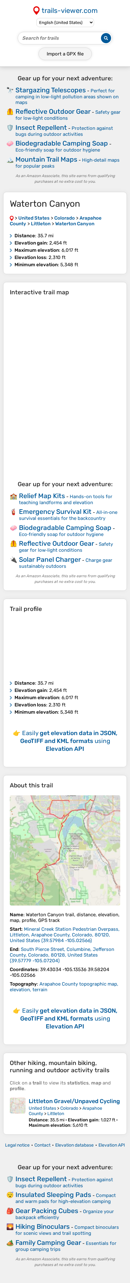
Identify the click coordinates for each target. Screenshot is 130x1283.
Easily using (68, 740)
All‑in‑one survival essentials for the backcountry (68, 515)
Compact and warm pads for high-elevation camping (65, 1198)
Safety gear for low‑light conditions (66, 547)
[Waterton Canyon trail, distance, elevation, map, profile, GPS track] (65, 850)
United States (42, 1108)
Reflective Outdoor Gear (53, 111)
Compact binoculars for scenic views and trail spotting (67, 1230)
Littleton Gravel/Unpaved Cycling (74, 1101)
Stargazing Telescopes (50, 90)
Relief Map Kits (42, 496)
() (65, 934)
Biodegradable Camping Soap (61, 143)
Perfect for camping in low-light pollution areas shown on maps (67, 96)
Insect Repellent (41, 127)
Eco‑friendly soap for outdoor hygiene (57, 150)
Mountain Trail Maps (46, 159)
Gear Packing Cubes (46, 1211)
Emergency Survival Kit (55, 511)
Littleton (55, 1113)
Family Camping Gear (48, 1242)
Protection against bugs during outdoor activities (64, 131)
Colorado (69, 1108)
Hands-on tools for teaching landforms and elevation (65, 499)
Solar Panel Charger (50, 559)
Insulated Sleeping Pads (53, 1195)
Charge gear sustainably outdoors (65, 563)
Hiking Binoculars (42, 1226)
